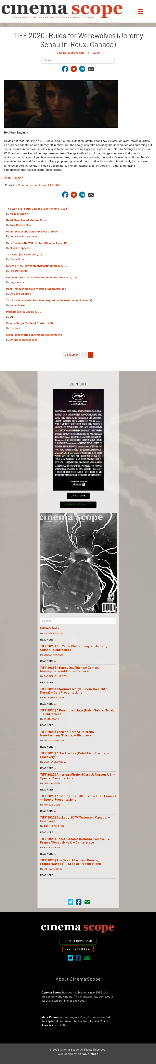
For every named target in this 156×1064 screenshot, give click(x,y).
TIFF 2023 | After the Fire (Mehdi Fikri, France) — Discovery (74, 755)
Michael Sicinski (19, 213)
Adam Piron (17, 259)
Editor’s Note (49, 628)
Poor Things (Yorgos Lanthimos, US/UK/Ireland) (37, 288)
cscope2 (15, 328)
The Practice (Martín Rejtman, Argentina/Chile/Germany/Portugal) (49, 300)
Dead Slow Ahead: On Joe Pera (26, 220)
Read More (48, 639)
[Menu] (140, 11)
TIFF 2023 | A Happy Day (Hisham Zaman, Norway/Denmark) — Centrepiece (69, 669)
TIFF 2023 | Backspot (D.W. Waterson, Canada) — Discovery (75, 819)
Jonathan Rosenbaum (23, 236)
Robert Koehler (19, 270)
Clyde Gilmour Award (59, 1021)
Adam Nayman (13, 177)
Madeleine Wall (53, 847)
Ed (11, 316)
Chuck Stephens (20, 248)
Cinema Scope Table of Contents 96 (29, 323)
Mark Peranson (53, 633)
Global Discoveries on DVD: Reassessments (34, 334)
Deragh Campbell (20, 293)
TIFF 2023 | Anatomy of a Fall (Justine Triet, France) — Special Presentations (78, 797)
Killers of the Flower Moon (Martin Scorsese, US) (37, 265)
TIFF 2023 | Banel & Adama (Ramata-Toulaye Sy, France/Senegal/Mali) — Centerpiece (75, 840)
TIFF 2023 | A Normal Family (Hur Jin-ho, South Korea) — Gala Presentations (73, 690)
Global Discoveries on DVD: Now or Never (32, 231)
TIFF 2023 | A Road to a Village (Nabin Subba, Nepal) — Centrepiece (77, 712)
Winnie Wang (51, 718)
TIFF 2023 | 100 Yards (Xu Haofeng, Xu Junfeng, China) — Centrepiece (74, 647)
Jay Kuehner (17, 282)
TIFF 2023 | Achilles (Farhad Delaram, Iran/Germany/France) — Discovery (67, 733)
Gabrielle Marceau (56, 676)
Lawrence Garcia (55, 761)
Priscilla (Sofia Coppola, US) (24, 311)
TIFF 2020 (93, 52)
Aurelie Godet (53, 804)
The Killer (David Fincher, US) (24, 254)
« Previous (71, 354)
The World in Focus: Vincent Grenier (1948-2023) (37, 208)
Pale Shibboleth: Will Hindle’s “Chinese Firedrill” (36, 243)
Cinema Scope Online (70, 52)
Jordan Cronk (53, 868)
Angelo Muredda (54, 740)
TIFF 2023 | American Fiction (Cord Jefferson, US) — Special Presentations (77, 776)
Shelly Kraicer (53, 654)
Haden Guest (17, 305)
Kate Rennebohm (20, 225)
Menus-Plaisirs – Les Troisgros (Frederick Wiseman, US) (41, 277)
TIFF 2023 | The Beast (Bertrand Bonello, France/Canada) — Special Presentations (70, 862)
